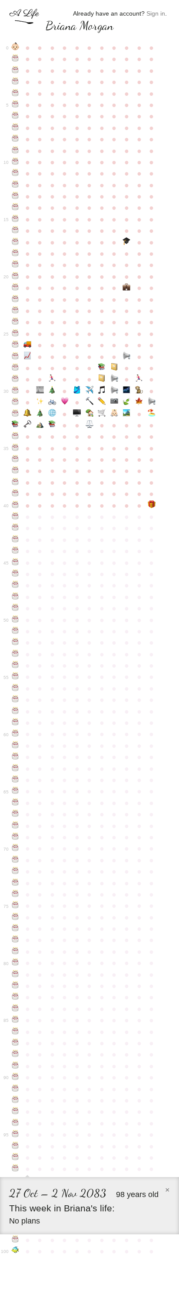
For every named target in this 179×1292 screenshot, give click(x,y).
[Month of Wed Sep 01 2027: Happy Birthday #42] (15, 528)
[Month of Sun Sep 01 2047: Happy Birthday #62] (15, 757)
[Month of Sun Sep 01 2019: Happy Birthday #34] (15, 436)
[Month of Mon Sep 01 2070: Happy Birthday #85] (15, 1020)
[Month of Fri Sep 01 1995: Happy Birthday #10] (15, 162)
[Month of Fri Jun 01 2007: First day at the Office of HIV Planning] (126, 288)
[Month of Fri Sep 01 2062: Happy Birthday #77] (15, 928)
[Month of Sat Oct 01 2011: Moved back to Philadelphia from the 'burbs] (27, 345)
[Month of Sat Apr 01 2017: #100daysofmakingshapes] (102, 402)
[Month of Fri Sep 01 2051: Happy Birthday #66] (15, 803)
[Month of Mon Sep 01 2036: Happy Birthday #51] (15, 631)
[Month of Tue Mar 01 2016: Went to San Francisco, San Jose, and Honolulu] (89, 391)
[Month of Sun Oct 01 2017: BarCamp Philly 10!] (27, 414)
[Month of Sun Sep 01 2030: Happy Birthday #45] (15, 562)
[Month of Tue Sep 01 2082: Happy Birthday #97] (15, 1157)
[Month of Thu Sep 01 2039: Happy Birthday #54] (15, 665)
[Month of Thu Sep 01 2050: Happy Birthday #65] (15, 791)
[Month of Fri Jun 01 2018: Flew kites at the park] (126, 414)
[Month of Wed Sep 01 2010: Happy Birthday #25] (15, 333)
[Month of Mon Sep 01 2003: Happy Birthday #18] (15, 253)
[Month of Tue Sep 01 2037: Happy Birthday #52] (15, 642)
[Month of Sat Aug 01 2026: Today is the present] (151, 505)
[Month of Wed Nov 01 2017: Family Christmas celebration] (40, 414)
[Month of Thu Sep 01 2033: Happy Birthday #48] (15, 597)
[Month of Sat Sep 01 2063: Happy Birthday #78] (15, 940)
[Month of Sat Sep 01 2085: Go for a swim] (15, 1251)
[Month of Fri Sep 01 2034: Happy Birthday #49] (15, 608)
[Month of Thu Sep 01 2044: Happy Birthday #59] (15, 722)
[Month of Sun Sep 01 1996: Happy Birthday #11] (15, 173)
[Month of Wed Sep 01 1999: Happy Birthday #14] (15, 207)
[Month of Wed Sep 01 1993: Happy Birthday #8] (15, 139)
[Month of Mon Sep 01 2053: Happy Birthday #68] (15, 826)
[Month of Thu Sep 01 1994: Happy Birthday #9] (15, 151)
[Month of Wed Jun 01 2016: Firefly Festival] (126, 391)
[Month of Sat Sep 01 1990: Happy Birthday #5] (15, 105)
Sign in (155, 13)
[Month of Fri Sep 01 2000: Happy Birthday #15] (15, 219)
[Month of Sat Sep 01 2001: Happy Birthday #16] (15, 230)
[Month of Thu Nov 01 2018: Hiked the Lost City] (40, 425)
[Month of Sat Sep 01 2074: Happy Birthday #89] (15, 1066)
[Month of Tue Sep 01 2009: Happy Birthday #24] (15, 322)
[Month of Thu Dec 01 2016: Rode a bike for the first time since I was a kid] (52, 402)
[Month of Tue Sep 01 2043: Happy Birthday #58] (15, 711)
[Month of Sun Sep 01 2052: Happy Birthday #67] (15, 814)
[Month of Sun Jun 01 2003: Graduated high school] (126, 242)
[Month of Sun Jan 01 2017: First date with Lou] (65, 402)
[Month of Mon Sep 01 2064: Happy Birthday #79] (15, 951)
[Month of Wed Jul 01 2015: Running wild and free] (139, 379)
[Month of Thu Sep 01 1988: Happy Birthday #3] (15, 82)
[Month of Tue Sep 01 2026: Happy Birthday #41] (15, 516)
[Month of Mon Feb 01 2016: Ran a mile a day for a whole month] (77, 391)
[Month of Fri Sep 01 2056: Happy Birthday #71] (15, 860)
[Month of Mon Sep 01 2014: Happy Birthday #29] (15, 379)
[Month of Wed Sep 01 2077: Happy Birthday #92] (15, 1100)
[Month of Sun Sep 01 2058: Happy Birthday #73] (15, 883)
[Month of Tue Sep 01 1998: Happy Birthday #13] (15, 196)
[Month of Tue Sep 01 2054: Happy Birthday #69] (15, 837)
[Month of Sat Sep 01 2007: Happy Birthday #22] (15, 299)
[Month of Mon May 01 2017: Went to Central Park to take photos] (114, 402)
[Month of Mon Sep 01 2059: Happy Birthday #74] (15, 894)
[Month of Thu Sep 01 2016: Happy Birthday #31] (15, 402)
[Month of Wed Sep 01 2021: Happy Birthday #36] (15, 459)
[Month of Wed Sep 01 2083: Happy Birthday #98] (15, 1169)
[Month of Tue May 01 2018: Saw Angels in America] (114, 414)
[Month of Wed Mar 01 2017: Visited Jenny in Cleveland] (89, 402)
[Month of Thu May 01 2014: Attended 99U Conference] (114, 368)
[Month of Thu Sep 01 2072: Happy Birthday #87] (15, 1043)
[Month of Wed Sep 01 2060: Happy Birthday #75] (15, 905)
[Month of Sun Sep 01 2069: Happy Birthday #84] (15, 1009)
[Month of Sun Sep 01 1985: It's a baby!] (15, 47)
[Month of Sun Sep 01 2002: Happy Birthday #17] (15, 242)
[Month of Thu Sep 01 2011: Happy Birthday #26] (15, 345)
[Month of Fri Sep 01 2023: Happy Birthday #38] (15, 482)
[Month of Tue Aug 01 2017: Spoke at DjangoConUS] (151, 402)
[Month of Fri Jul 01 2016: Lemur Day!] (139, 391)
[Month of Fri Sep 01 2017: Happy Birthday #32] (15, 414)
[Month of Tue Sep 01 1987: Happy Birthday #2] (15, 70)
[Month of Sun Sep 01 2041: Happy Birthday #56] (15, 688)
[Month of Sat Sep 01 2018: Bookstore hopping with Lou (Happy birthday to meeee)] (15, 425)
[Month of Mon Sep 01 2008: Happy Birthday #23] (15, 310)
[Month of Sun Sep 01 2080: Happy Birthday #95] (15, 1134)
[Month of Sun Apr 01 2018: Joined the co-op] (102, 414)
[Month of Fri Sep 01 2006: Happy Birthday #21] (15, 288)
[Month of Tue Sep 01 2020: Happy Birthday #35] (15, 448)
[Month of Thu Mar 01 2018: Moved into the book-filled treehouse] (89, 414)
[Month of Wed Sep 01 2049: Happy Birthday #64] (15, 780)
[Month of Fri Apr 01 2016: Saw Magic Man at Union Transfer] (102, 391)
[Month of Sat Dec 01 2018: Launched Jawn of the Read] (52, 425)
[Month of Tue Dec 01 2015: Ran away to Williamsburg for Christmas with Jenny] (52, 391)
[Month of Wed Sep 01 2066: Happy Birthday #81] (15, 974)
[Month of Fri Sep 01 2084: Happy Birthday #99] (15, 1240)
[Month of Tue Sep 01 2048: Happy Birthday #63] (15, 768)
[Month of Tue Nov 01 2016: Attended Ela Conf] (40, 402)
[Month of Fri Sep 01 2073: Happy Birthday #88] (15, 1054)
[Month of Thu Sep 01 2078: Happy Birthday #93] (15, 1111)
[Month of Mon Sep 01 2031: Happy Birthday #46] (15, 574)
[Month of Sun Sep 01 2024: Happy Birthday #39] (15, 493)
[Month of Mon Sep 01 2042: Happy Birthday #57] (15, 699)
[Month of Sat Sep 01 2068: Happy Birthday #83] (15, 997)
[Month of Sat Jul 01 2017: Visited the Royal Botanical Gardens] (139, 402)
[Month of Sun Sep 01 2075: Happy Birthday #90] (15, 1077)
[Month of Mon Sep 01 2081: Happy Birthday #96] (15, 1146)
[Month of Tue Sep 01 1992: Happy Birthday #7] (15, 128)
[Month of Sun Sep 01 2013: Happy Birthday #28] (15, 368)
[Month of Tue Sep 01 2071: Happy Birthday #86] (15, 1032)
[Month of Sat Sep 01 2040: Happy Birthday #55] (15, 676)
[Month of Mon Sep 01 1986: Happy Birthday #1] (15, 59)
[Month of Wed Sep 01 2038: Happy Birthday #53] (15, 654)
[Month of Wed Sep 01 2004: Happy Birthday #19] (15, 265)
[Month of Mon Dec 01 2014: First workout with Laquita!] (52, 379)
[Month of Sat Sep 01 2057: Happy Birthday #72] (15, 871)
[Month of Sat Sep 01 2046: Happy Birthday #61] (15, 745)
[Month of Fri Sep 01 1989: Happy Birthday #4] (15, 93)
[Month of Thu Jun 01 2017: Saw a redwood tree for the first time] (126, 402)
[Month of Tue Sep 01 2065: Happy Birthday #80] (15, 963)
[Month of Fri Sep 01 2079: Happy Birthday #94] (15, 1123)
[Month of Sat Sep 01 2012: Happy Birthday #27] (15, 356)
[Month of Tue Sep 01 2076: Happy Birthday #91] (15, 1089)
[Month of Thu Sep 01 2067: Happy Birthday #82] (15, 986)
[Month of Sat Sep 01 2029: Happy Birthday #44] (15, 551)
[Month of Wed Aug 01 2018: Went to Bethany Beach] (151, 414)
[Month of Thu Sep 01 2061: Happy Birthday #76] (15, 917)
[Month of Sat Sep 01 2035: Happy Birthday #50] (15, 620)
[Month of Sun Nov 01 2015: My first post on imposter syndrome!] (40, 391)
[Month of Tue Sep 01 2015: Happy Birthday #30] (15, 391)
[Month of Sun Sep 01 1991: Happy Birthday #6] (15, 116)
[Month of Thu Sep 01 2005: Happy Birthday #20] (15, 276)
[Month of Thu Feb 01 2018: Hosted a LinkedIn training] (77, 414)
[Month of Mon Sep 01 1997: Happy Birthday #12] (15, 185)
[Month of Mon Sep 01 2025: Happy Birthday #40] (15, 505)
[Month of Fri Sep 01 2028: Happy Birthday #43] (15, 539)
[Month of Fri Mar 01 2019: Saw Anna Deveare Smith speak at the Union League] (89, 425)
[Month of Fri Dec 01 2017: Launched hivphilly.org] (52, 414)
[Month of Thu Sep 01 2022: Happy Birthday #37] (15, 470)
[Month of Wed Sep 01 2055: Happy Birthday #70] (15, 848)
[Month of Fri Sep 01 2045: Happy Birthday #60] (15, 734)
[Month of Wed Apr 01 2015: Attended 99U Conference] (102, 379)
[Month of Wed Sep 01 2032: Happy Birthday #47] (15, 585)
